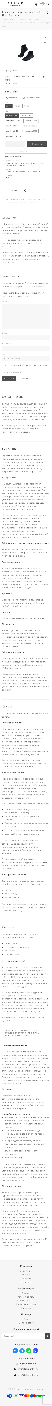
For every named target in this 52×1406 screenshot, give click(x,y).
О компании (26, 1271)
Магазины (26, 1278)
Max (35, 1350)
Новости (26, 1274)
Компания (26, 1266)
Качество (26, 1308)
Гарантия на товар (26, 1304)
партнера (43, 1174)
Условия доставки (26, 1300)
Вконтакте (15, 1350)
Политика (26, 1282)
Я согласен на (26, 365)
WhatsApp (28, 1350)
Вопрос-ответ (26, 1323)
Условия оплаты (26, 1297)
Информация (26, 1288)
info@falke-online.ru (28, 1369)
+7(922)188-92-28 (28, 1363)
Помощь (26, 1293)
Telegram (22, 1350)
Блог (26, 1319)
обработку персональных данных (33, 365)
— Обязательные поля (13, 372)
